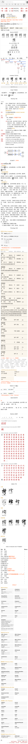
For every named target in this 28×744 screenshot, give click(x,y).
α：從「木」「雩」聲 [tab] (7, 417)
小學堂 (3, 358)
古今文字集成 (11, 742)
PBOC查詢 (3, 19)
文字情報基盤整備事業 (16, 247)
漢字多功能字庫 (5, 395)
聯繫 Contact (24, 741)
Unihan (14, 584)
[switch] (18, 43)
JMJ (8, 21)
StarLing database (6, 381)
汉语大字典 (14, 19)
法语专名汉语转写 (23, 742)
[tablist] (14, 417)
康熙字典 (9, 19)
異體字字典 (3, 21)
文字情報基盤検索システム (15, 574)
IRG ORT (17, 742)
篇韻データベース (10, 358)
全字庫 (20, 19)
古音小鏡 (16, 395)
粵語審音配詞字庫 (6, 247)
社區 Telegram (14, 741)
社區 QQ (19, 741)
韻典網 (17, 358)
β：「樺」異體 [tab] (20, 417)
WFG (17, 160)
